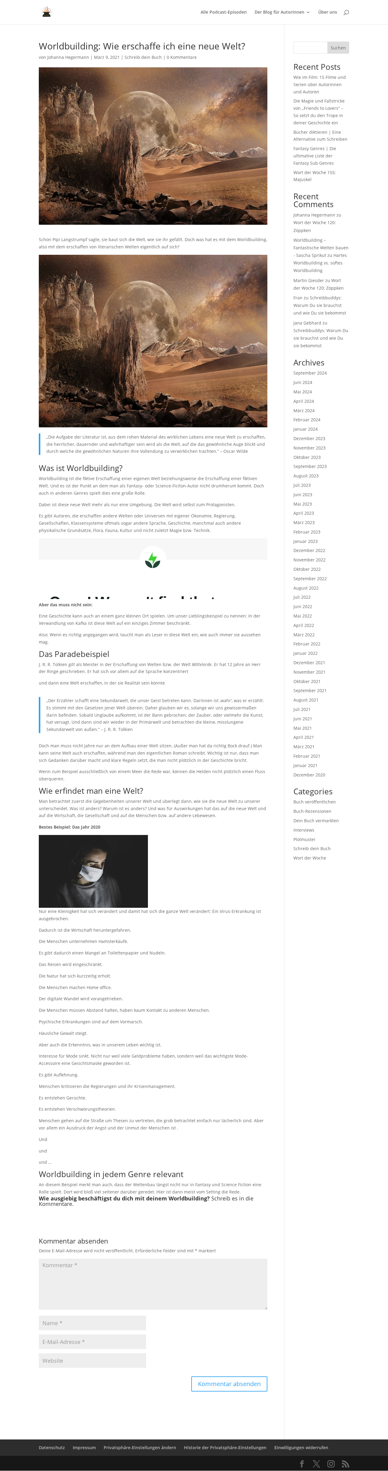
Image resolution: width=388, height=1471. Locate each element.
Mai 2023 (302, 504)
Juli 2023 (302, 485)
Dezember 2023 (309, 438)
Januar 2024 (305, 429)
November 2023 (309, 448)
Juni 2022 (302, 606)
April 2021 (303, 737)
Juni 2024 (302, 382)
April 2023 (303, 513)
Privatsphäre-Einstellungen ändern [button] (140, 1447)
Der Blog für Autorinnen (279, 12)
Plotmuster (304, 839)
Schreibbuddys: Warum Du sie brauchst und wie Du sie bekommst (319, 305)
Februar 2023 (306, 532)
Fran (298, 298)
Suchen (338, 48)
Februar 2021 (306, 756)
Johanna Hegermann (68, 57)
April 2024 (303, 401)
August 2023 (306, 476)
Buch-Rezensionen (312, 811)
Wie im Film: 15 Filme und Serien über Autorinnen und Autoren (319, 84)
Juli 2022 (302, 597)
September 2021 (310, 690)
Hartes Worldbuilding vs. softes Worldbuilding (320, 262)
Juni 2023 (302, 494)
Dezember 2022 (309, 550)
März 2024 (304, 410)
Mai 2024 (302, 392)
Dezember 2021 (309, 662)
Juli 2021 (302, 709)
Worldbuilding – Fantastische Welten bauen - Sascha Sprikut (321, 247)
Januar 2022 (305, 653)
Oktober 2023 (307, 457)
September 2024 (310, 373)
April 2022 (303, 625)
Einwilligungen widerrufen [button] (301, 1447)
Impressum (84, 1447)
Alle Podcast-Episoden (224, 12)
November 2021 (309, 672)
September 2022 (310, 578)
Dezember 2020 (309, 775)
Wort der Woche (309, 858)
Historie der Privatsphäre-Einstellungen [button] (225, 1447)
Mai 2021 (302, 728)
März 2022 (304, 635)
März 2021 (304, 746)
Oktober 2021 (307, 681)
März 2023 (304, 522)
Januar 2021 (305, 765)
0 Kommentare (182, 57)
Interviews (303, 830)
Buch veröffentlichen (314, 802)
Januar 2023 (305, 541)
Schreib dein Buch (143, 57)
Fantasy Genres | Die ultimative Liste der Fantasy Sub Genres (314, 156)
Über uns (327, 12)
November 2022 (309, 560)
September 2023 (310, 466)
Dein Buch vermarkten (316, 820)
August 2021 (306, 700)
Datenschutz (52, 1447)
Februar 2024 (306, 419)
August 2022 (306, 588)
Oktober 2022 (307, 569)
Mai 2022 (302, 616)
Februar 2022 (306, 644)
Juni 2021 (302, 719)
